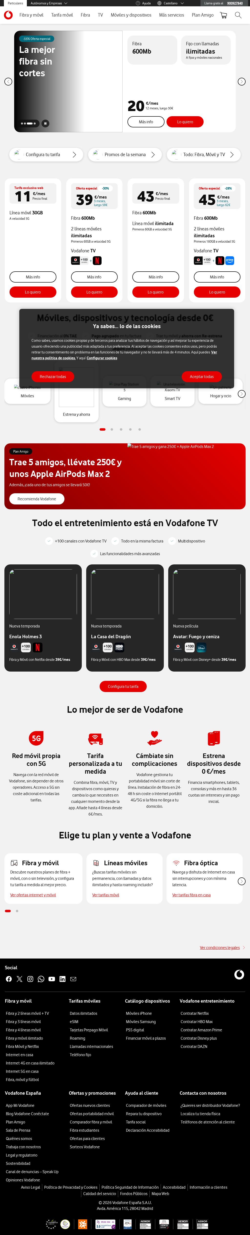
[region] (126, 349)
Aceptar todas (202, 376)
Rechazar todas (53, 376)
